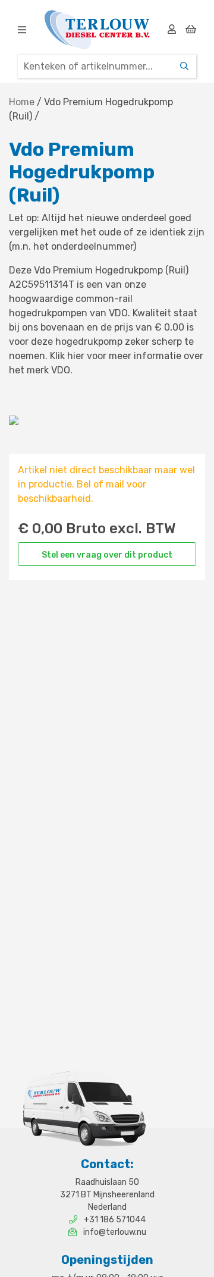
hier (75, 355)
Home (21, 102)
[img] (22, 29)
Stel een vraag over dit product (107, 555)
